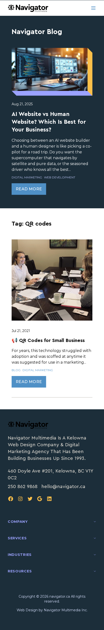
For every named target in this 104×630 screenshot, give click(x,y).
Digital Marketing (27, 177)
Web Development (59, 177)
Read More (29, 189)
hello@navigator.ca (63, 486)
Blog (16, 370)
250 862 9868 (22, 486)
